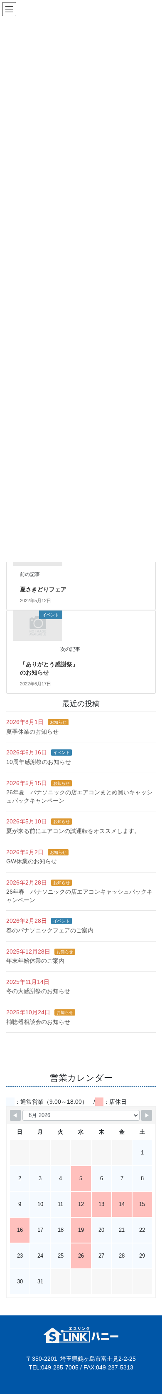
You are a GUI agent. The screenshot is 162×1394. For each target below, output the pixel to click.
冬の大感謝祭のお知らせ (38, 991)
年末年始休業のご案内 (35, 960)
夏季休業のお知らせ (32, 731)
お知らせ (58, 722)
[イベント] (37, 625)
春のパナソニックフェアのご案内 (49, 930)
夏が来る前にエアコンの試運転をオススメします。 (73, 831)
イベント (61, 752)
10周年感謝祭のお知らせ (38, 762)
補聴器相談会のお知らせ (38, 1021)
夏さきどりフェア (43, 589)
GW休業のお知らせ (31, 861)
